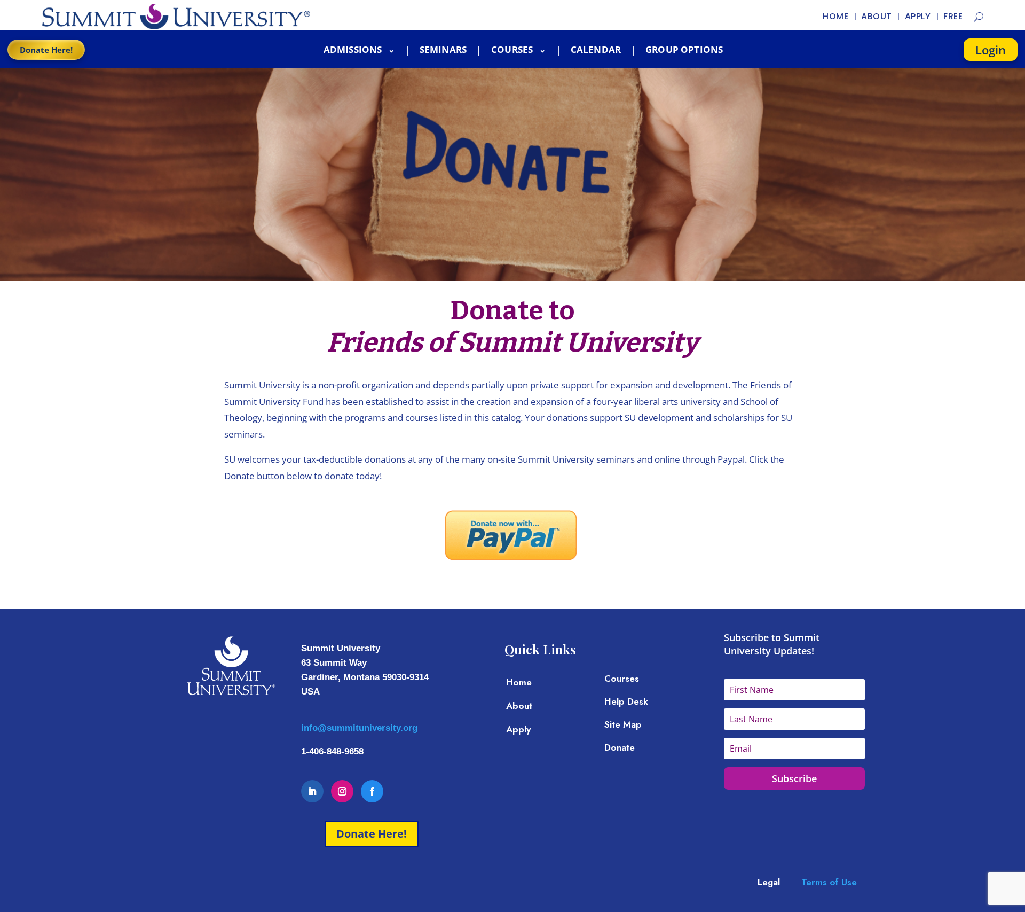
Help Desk (626, 701)
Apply (518, 729)
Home (519, 682)
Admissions (354, 49)
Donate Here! (46, 49)
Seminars (443, 49)
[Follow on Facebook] (372, 791)
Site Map (623, 724)
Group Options (684, 49)
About (519, 705)
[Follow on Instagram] (342, 791)
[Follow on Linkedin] (312, 791)
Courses (513, 49)
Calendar (596, 49)
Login (990, 50)
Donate (619, 747)
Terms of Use (829, 882)
